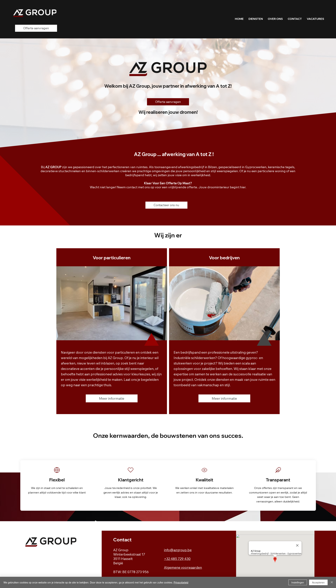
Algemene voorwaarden (183, 567)
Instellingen (297, 582)
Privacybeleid (181, 582)
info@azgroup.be (178, 550)
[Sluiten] (332, 582)
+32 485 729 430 (177, 558)
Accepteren (318, 582)
